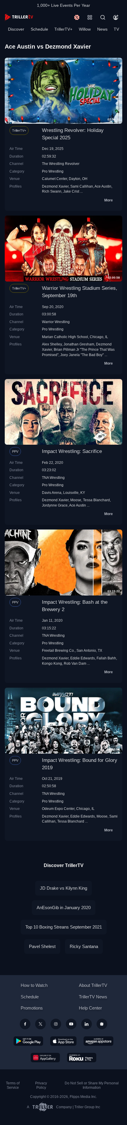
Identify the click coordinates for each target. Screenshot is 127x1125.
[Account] (115, 17)
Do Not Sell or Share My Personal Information (92, 1085)
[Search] (102, 17)
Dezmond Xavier (55, 186)
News (102, 29)
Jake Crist (71, 191)
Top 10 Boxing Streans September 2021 (63, 926)
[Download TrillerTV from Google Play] (28, 1041)
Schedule (39, 29)
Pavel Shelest (42, 946)
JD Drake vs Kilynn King (63, 888)
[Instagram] (56, 1024)
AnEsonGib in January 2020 (64, 907)
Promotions (32, 1007)
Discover (16, 29)
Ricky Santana (84, 946)
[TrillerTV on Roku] (82, 1057)
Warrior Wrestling (56, 322)
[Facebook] (25, 1024)
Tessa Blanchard (96, 500)
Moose (75, 500)
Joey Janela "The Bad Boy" (82, 355)
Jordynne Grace (55, 505)
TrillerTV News (93, 996)
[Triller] (102, 1024)
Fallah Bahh (106, 658)
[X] (40, 1024)
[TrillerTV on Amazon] (98, 1041)
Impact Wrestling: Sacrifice (72, 451)
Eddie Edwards (82, 658)
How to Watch (34, 985)
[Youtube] (71, 1024)
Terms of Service (12, 1085)
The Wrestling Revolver (60, 164)
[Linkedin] (86, 1024)
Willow (85, 29)
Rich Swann (51, 191)
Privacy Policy (41, 1085)
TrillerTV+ (63, 29)
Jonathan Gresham (79, 344)
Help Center (90, 1007)
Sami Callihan (81, 186)
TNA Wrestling (53, 477)
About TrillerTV (93, 985)
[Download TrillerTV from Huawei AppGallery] (45, 1057)
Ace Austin (103, 186)
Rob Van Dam (75, 663)
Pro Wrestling (53, 171)
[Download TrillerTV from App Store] (63, 1041)
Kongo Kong (52, 663)
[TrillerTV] (19, 17)
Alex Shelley (52, 344)
